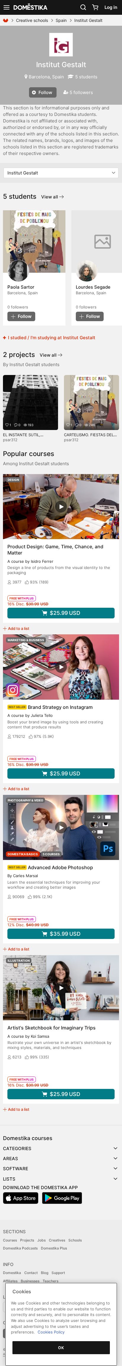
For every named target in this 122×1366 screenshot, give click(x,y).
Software (15, 1168)
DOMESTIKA (29, 7)
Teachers (50, 1281)
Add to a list (18, 628)
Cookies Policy (51, 1332)
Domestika (12, 1272)
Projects (27, 1240)
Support (58, 1272)
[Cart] (95, 7)
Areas (10, 1158)
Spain (61, 20)
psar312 (10, 439)
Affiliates (10, 1281)
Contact (31, 1272)
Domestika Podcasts (20, 1248)
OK (61, 1347)
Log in (111, 7)
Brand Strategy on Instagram (60, 707)
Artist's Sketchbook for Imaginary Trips (51, 1028)
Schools (75, 1240)
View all (50, 197)
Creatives (57, 1240)
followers (17, 307)
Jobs (41, 1240)
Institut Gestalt (61, 64)
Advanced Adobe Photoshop (60, 867)
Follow (44, 92)
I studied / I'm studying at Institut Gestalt (51, 337)
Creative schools (32, 20)
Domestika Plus (54, 1248)
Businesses (30, 1281)
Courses (10, 1240)
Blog (44, 1272)
